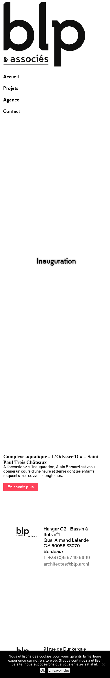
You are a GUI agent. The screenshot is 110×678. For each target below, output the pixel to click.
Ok (42, 670)
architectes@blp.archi (66, 564)
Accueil (11, 77)
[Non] (103, 664)
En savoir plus (20, 487)
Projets (10, 88)
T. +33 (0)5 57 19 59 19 (66, 558)
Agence (11, 100)
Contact (11, 111)
